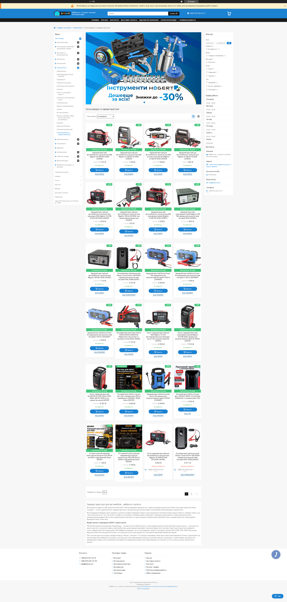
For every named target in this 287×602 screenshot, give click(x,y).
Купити (100, 170)
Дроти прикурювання (65, 106)
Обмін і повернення (153, 573)
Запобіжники (62, 103)
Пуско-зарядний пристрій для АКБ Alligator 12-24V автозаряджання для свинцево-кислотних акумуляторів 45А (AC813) (158, 337)
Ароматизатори (62, 139)
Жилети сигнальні (64, 83)
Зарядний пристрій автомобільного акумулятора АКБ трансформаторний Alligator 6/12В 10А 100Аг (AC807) (158, 215)
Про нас (104, 20)
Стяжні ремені (63, 112)
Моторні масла (119, 561)
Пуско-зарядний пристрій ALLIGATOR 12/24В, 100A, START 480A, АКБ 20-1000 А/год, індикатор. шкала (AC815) (99, 397)
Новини (57, 176)
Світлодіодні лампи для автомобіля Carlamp (65, 47)
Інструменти (61, 143)
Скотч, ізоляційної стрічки (64, 93)
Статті (57, 180)
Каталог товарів (152, 567)
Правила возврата (188, 20)
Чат (279, 596)
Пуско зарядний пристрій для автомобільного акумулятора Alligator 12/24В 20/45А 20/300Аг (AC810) (158, 457)
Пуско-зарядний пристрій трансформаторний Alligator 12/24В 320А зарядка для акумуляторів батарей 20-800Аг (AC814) (187, 337)
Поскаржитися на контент (150, 586)
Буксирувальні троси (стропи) (65, 75)
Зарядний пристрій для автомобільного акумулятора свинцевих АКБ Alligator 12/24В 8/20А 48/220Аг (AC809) (99, 215)
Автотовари (59, 38)
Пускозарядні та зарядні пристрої (64, 133)
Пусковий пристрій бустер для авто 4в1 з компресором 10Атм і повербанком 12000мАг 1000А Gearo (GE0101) (129, 397)
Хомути (60, 123)
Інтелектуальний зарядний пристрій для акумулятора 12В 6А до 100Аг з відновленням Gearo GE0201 (99, 457)
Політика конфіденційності (156, 570)
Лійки (60, 109)
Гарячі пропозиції (168, 20)
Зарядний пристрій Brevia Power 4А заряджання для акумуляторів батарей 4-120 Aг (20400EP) (187, 275)
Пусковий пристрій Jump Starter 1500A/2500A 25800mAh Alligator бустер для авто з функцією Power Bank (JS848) (128, 336)
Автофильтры (62, 152)
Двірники (60, 148)
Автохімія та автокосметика (62, 54)
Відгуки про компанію (149, 20)
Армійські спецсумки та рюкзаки (65, 166)
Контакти (114, 20)
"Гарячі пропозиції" (61, 172)
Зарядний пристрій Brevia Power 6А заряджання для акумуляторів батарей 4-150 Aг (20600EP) (99, 335)
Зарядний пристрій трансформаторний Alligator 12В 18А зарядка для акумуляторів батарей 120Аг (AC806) (187, 215)
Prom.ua (154, 582)
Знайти (173, 13)
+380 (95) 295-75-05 (89, 561)
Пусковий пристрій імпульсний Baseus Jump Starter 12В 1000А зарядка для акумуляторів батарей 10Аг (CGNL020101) (129, 277)
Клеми (60, 89)
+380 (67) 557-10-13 (88, 558)
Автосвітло (61, 59)
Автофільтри (118, 567)
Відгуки (57, 188)
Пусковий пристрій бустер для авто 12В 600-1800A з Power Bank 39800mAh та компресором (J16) (187, 396)
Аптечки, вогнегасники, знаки (66, 98)
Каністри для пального (66, 86)
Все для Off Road (64, 126)
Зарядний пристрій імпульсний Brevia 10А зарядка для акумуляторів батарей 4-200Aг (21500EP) (158, 397)
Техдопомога (78, 28)
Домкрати (61, 79)
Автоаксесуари (62, 42)
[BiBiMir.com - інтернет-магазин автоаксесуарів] (62, 13)
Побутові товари (63, 156)
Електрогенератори (65, 129)
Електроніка (61, 63)
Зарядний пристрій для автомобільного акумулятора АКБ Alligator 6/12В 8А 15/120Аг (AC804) (128, 156)
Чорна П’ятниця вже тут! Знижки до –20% (66, 202)
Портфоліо (59, 197)
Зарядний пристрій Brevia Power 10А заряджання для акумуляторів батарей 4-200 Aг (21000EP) (158, 277)
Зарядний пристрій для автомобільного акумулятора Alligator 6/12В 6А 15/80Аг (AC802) (187, 156)
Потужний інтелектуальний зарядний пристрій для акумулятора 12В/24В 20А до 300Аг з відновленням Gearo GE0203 (129, 458)
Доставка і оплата (129, 20)
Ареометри (62, 71)
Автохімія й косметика (122, 564)
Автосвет (117, 558)
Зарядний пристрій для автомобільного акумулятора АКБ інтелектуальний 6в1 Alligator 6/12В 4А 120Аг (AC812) (158, 156)
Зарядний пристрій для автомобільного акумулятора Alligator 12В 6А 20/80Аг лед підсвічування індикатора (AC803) (129, 216)
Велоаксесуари (62, 160)
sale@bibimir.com (214, 183)
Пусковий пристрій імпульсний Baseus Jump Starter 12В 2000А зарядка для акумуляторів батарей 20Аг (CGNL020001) (187, 457)
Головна (95, 20)
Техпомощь (118, 573)
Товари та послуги (64, 28)
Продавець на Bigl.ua (143, 584)
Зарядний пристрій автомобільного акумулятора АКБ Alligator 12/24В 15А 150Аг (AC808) (99, 156)
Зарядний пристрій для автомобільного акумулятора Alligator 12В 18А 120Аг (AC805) (99, 275)
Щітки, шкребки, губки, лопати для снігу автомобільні (66, 117)
